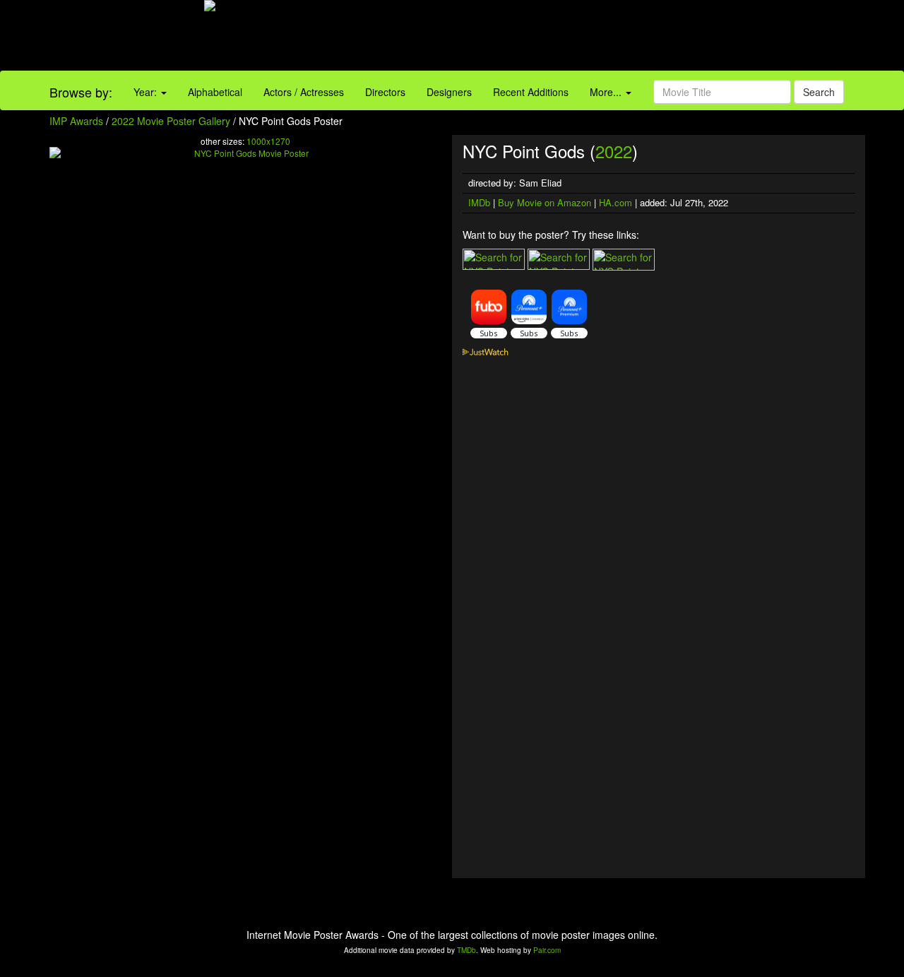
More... (607, 92)
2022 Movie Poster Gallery (171, 121)
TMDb (466, 950)
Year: (146, 92)
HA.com (615, 202)
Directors (385, 92)
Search (819, 92)
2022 (613, 150)
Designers (449, 92)
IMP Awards (76, 121)
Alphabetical (215, 92)
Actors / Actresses (303, 92)
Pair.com (547, 950)
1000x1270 (268, 141)
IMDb (479, 202)
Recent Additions (531, 92)
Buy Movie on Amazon (544, 202)
